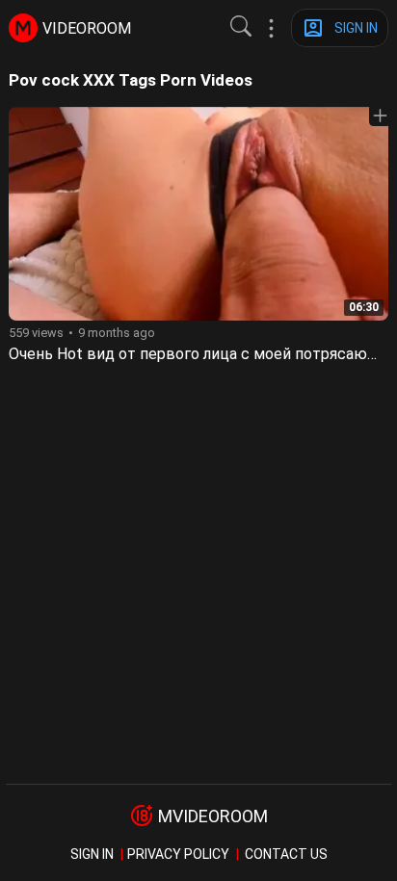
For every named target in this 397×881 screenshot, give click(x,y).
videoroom (86, 28)
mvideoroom (213, 816)
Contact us (286, 854)
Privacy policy (178, 854)
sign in (92, 854)
